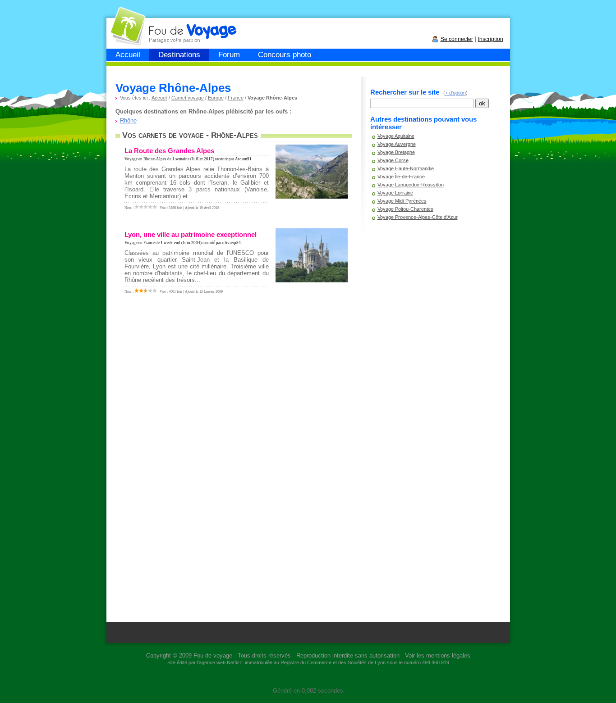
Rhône (128, 120)
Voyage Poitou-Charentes (405, 209)
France (236, 97)
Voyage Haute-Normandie (405, 168)
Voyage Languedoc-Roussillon (410, 184)
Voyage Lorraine (395, 192)
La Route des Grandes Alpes (169, 150)
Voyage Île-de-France (401, 176)
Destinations (179, 54)
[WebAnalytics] (308, 677)
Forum (229, 54)
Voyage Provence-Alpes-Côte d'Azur (417, 217)
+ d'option (455, 92)
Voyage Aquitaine (395, 136)
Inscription (490, 39)
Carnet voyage (187, 97)
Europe (216, 97)
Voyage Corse (393, 160)
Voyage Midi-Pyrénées (402, 201)
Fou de (140, 22)
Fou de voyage (212, 655)
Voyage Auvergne (396, 144)
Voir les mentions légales (437, 655)
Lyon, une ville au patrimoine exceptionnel (190, 234)
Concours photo (284, 54)
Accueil (127, 54)
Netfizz (234, 662)
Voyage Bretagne (396, 152)
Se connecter (457, 39)
